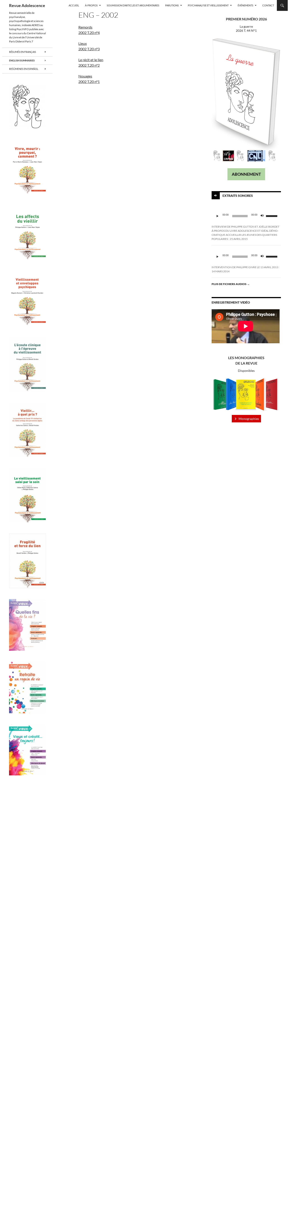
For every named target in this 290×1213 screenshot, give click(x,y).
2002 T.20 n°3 (89, 49)
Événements (245, 5)
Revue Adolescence (27, 5)
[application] (246, 216)
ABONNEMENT (246, 174)
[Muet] (262, 216)
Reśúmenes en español (23, 68)
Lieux (82, 43)
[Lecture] (217, 216)
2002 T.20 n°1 (89, 81)
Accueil (74, 5)
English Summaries (22, 60)
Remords (85, 27)
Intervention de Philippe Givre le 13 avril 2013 (245, 267)
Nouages (85, 76)
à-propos (91, 5)
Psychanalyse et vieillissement (208, 5)
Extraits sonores (237, 195)
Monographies (249, 419)
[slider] (272, 216)
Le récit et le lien (90, 60)
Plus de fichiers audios (231, 284)
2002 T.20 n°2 (89, 65)
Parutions (172, 5)
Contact (268, 5)
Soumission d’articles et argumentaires (133, 5)
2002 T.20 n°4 (89, 32)
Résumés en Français (22, 51)
